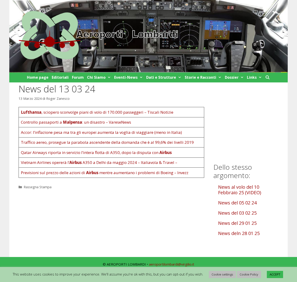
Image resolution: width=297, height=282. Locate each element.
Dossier (232, 77)
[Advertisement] (245, 120)
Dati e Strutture (161, 77)
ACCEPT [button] (275, 274)
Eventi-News (126, 77)
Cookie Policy (249, 274)
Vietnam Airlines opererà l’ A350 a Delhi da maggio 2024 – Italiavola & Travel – (99, 162)
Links (252, 77)
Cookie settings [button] (222, 274)
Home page (37, 77)
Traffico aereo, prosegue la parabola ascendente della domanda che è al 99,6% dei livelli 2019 (107, 142)
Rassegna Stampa (38, 187)
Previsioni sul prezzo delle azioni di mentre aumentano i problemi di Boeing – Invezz (104, 172)
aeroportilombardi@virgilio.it (171, 264)
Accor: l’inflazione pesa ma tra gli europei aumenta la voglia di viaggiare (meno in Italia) (101, 132)
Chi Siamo (96, 77)
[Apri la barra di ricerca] (268, 77)
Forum (78, 77)
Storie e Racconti (200, 77)
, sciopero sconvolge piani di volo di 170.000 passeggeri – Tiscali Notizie (97, 112)
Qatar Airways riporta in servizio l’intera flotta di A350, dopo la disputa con (96, 152)
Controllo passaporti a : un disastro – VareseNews (76, 122)
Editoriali (60, 77)
